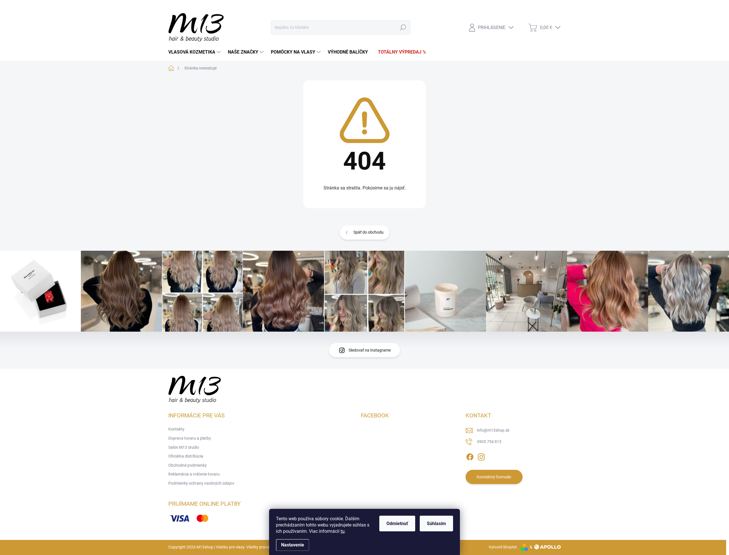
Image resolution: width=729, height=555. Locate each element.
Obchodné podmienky (346, 7)
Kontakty (176, 7)
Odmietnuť (397, 523)
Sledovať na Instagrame (370, 350)
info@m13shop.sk (493, 430)
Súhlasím (436, 523)
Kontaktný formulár (494, 477)
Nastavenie (292, 545)
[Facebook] (470, 456)
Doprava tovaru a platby (214, 7)
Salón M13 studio (259, 7)
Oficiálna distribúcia (301, 7)
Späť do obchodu (368, 232)
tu (343, 531)
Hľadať (403, 27)
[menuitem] (195, 52)
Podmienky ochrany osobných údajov (201, 483)
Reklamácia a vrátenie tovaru (194, 474)
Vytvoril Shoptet (503, 547)
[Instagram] (481, 456)
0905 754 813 (489, 441)
